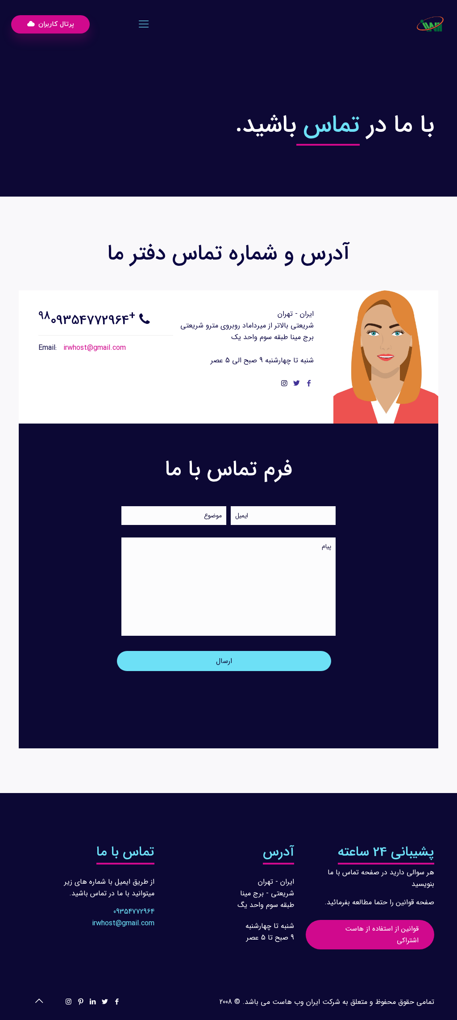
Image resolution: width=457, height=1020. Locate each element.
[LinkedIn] (92, 1002)
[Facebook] (116, 1002)
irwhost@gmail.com (93, 347)
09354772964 (133, 911)
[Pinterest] (80, 1002)
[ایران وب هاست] (430, 24)
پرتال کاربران (55, 24)
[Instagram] (68, 1002)
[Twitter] (104, 1002)
